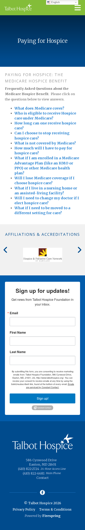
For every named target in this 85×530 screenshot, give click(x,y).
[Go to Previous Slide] (5, 250)
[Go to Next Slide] (79, 250)
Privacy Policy (24, 509)
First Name (18, 332)
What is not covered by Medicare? (45, 143)
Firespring (51, 516)
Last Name (18, 351)
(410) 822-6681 (33, 473)
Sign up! (42, 398)
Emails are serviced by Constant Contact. (50, 385)
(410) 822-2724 (28, 469)
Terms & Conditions (55, 509)
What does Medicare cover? (39, 108)
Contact (42, 478)
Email (14, 313)
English (55, 2)
